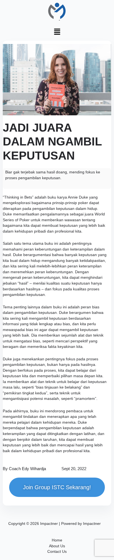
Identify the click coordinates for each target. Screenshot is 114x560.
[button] (57, 32)
